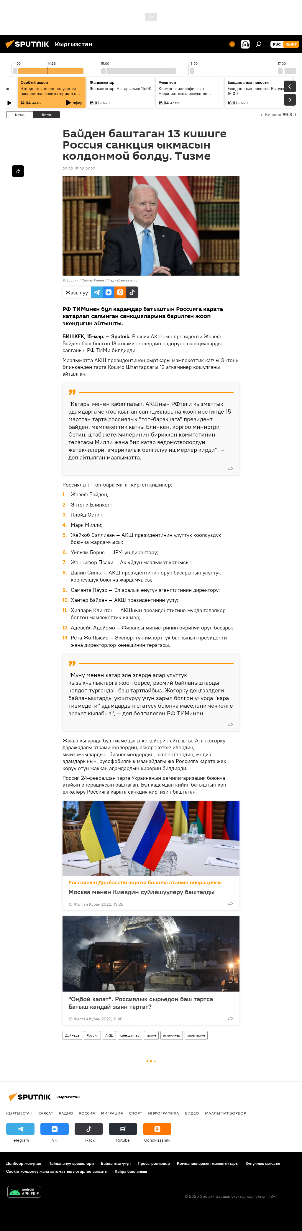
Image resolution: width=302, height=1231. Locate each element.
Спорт (135, 1113)
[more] (230, 468)
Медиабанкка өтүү (122, 280)
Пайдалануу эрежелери (71, 1163)
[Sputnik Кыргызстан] (29, 49)
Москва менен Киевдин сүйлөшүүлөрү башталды (141, 892)
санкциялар (129, 1035)
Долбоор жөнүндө (23, 1163)
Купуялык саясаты (263, 1163)
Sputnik (72, 280)
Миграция (112, 1113)
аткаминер (171, 1035)
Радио (66, 1113)
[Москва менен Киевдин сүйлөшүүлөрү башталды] (151, 838)
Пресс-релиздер (154, 1163)
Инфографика (163, 1113)
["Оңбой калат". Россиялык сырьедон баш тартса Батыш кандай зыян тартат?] (151, 954)
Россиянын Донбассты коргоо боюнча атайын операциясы (145, 882)
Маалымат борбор (225, 1113)
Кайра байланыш (131, 1171)
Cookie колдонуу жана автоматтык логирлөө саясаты (57, 1171)
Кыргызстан (19, 1113)
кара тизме (196, 1035)
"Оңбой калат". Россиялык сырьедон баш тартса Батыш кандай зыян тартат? (140, 1002)
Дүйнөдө (72, 1035)
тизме (151, 1035)
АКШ (109, 1035)
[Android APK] (24, 1192)
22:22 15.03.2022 (79, 168)
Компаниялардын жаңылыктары (208, 1163)
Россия (92, 1035)
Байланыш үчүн (116, 1163)
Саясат (45, 1113)
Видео (192, 1113)
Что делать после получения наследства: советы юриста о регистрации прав (48, 93)
